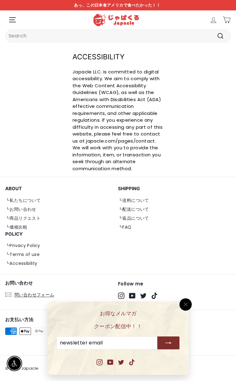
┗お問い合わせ (20, 209)
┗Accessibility (21, 263)
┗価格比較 (16, 227)
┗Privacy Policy (22, 245)
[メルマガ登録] (168, 343)
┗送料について (133, 200)
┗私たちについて (23, 200)
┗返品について (133, 218)
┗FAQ (125, 227)
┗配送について (133, 209)
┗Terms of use (22, 254)
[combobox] (118, 35)
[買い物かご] (226, 20)
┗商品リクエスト (23, 218)
